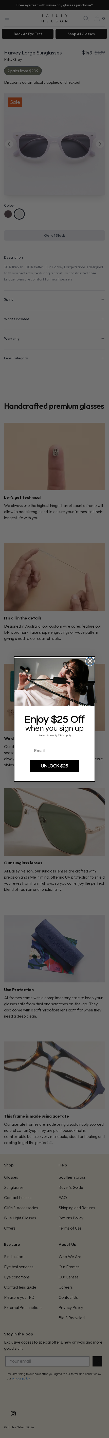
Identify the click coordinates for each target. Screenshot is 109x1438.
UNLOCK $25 (54, 766)
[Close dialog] (90, 661)
